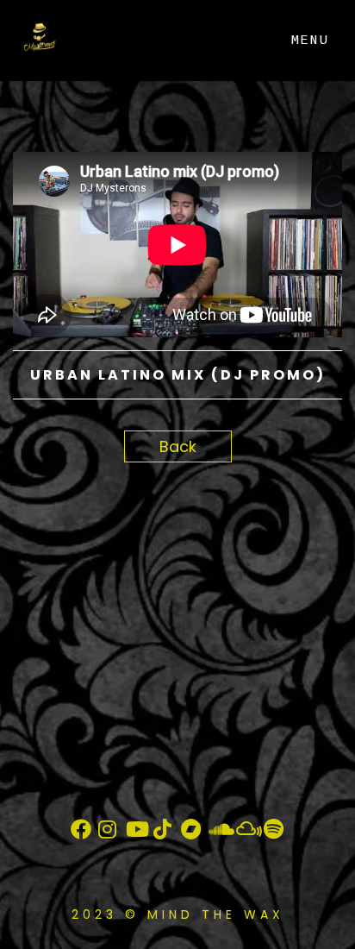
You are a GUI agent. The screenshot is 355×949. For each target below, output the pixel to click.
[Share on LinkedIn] (88, 475)
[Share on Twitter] (58, 475)
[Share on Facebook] (28, 475)
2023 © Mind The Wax (178, 914)
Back (177, 446)
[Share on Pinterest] (118, 475)
